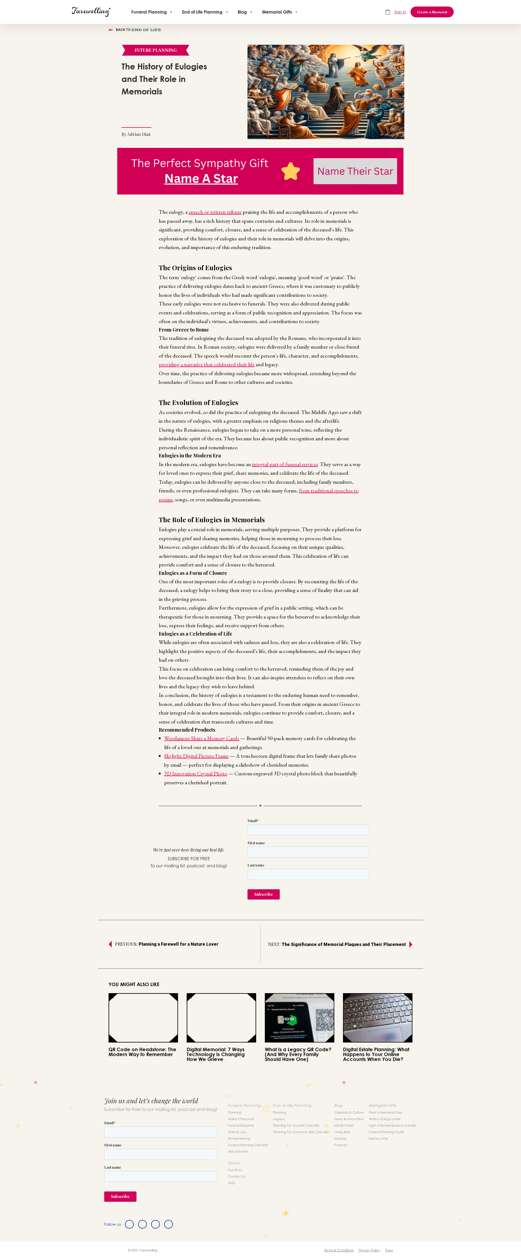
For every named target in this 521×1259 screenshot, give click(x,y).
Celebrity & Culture (349, 1112)
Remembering (239, 1138)
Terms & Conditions (339, 1250)
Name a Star (378, 1138)
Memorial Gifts (277, 12)
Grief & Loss (237, 1132)
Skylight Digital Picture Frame (196, 755)
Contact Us (237, 1176)
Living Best (342, 1132)
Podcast (340, 1145)
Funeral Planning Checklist (248, 1145)
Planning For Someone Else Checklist (301, 1132)
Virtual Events (238, 1151)
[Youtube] (168, 1224)
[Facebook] (129, 1224)
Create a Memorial (432, 12)
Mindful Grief (344, 1125)
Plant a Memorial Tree (385, 1112)
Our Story (235, 1170)
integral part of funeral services (285, 464)
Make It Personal (241, 1119)
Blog (242, 12)
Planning (234, 1112)
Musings (340, 1138)
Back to (138, 30)
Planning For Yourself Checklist (296, 1125)
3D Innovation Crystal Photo (195, 773)
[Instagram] (155, 1224)
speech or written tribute (215, 211)
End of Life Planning (202, 12)
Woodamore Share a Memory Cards (201, 738)
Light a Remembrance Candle (392, 1125)
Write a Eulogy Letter (385, 1119)
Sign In (400, 11)
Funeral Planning (149, 12)
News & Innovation (349, 1119)
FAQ (231, 1183)
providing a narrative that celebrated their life (207, 364)
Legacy (279, 1119)
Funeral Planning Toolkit (386, 1132)
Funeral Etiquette (241, 1125)
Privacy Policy (369, 1250)
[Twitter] (142, 1224)
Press (389, 1250)
